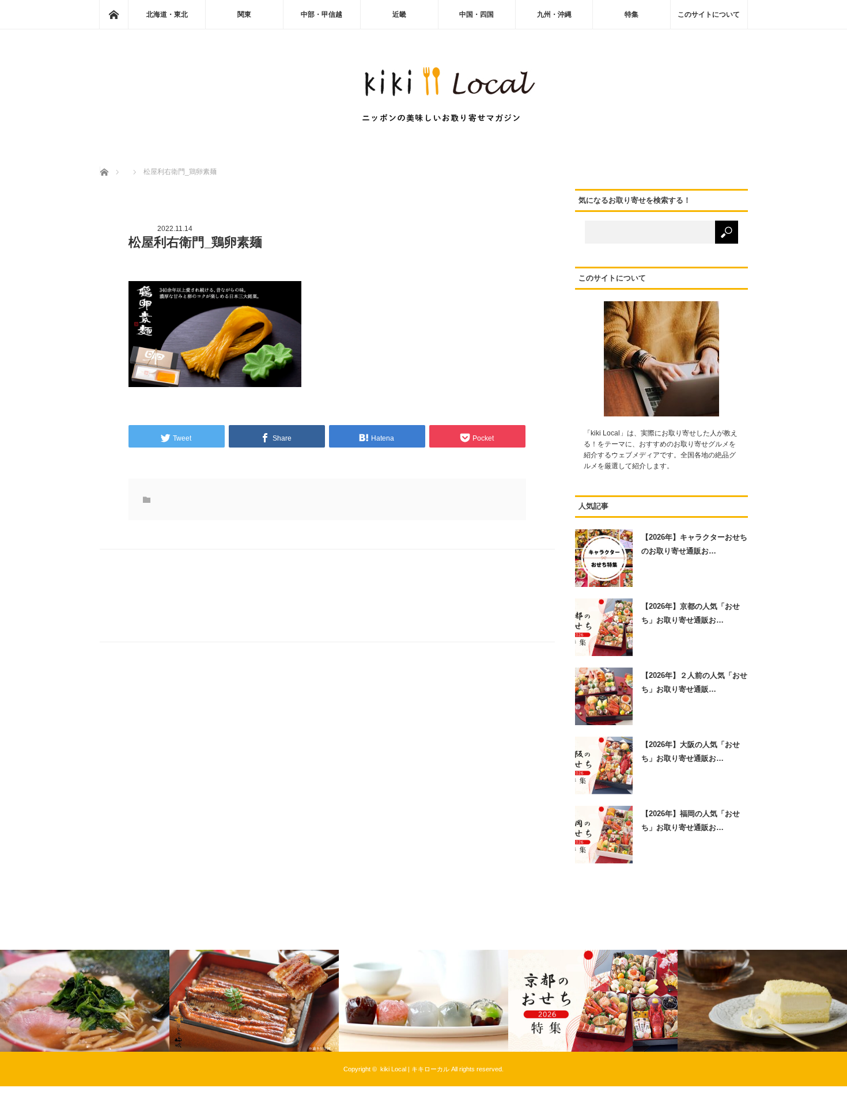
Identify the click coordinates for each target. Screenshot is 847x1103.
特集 (631, 14)
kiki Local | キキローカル (414, 1069)
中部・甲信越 (321, 14)
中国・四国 (476, 14)
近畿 (399, 14)
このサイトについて (709, 14)
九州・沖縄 (554, 14)
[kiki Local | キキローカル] (423, 127)
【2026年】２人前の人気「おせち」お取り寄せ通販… (694, 682)
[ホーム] (113, 14)
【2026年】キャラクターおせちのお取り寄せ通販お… (694, 544)
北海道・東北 (167, 14)
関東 (244, 14)
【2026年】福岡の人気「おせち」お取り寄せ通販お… (690, 820)
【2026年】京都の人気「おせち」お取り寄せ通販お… (690, 613)
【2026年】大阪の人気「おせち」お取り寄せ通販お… (690, 751)
